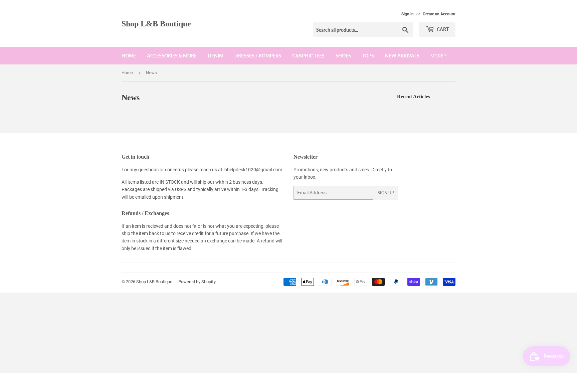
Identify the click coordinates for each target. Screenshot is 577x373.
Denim (215, 55)
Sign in (407, 14)
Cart (442, 29)
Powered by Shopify (197, 281)
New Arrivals (402, 55)
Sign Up (386, 192)
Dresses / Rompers (257, 55)
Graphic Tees (308, 55)
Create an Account (439, 14)
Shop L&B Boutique (156, 23)
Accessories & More (172, 55)
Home (129, 55)
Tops (368, 55)
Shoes (343, 55)
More (436, 55)
